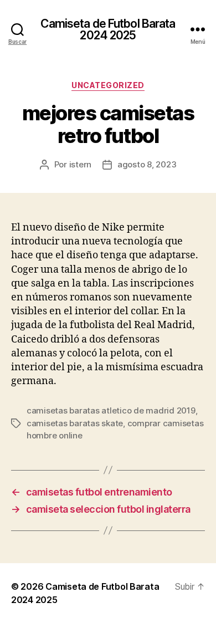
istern (80, 164)
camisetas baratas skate (75, 423)
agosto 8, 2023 (146, 164)
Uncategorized (108, 85)
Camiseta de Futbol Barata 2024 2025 (107, 29)
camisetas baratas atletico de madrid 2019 (111, 410)
